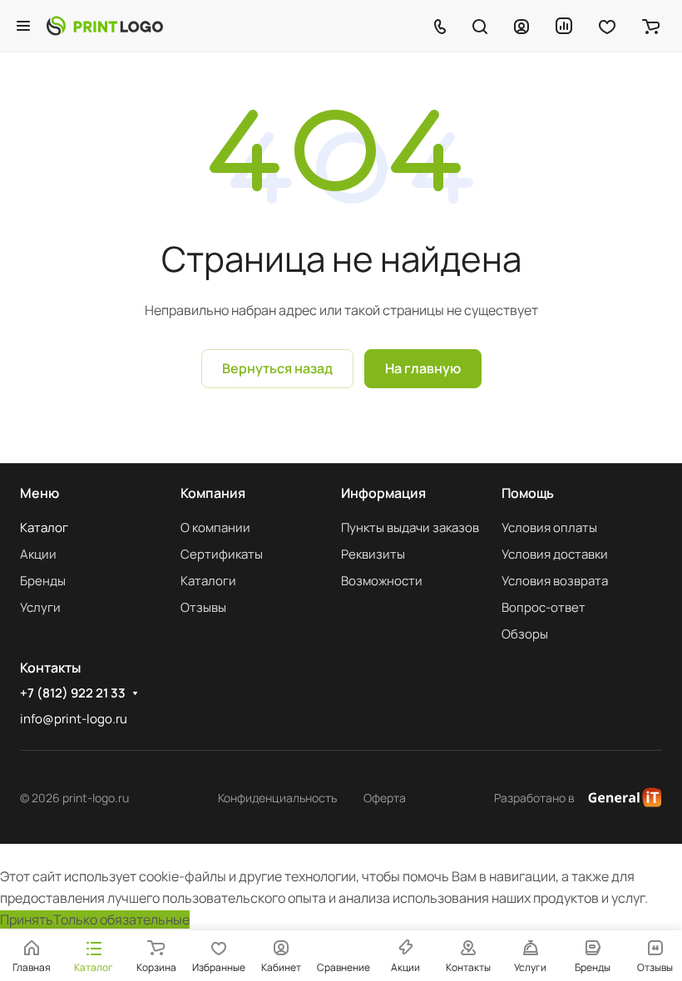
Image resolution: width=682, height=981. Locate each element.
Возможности (382, 580)
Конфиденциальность (277, 798)
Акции (38, 554)
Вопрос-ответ (544, 607)
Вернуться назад (277, 368)
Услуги (40, 607)
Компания (212, 493)
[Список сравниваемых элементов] (564, 25)
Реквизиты (373, 554)
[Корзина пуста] (651, 25)
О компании (215, 527)
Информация (383, 493)
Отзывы (203, 607)
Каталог (44, 527)
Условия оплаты (549, 527)
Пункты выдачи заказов (410, 527)
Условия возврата (555, 580)
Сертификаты (221, 554)
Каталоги (208, 580)
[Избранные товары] (607, 25)
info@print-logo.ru (73, 718)
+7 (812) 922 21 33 (73, 693)
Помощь (528, 493)
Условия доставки (555, 554)
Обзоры (525, 634)
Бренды (43, 580)
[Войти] (521, 25)
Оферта (384, 798)
